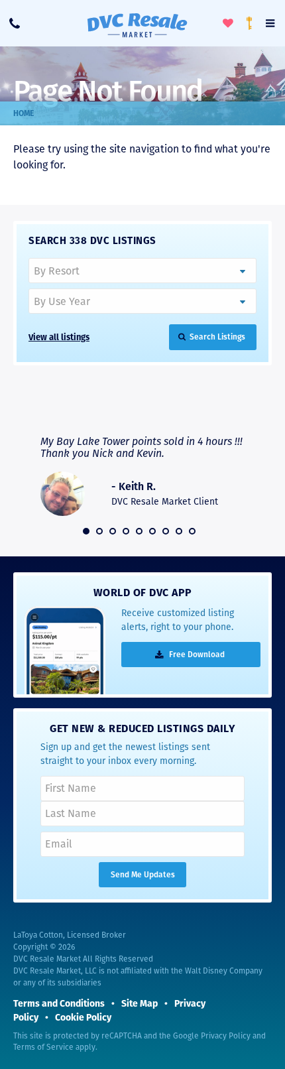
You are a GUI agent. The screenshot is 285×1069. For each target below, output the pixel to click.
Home (23, 113)
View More (214, 409)
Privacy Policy (226, 1035)
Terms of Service (43, 1047)
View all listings (58, 337)
